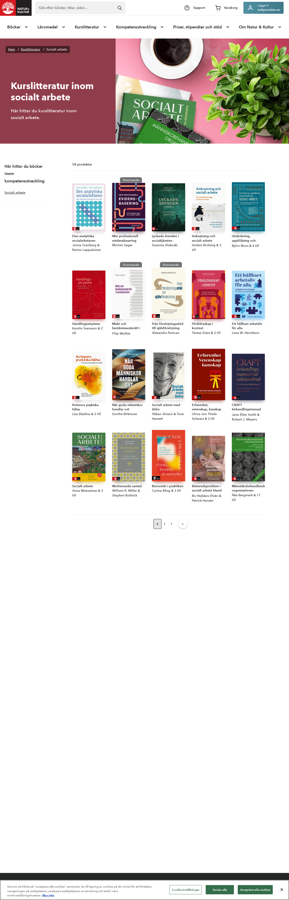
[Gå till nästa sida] (182, 523)
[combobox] (80, 8)
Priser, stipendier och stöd (197, 27)
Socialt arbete (56, 49)
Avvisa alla (220, 889)
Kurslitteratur (87, 27)
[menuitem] (17, 27)
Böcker (14, 27)
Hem (11, 49)
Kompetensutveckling (136, 27)
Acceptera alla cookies (255, 889)
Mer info (48, 895)
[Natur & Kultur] (16, 8)
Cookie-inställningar (185, 889)
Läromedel (47, 27)
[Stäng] (282, 890)
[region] (144, 890)
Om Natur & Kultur (256, 27)
